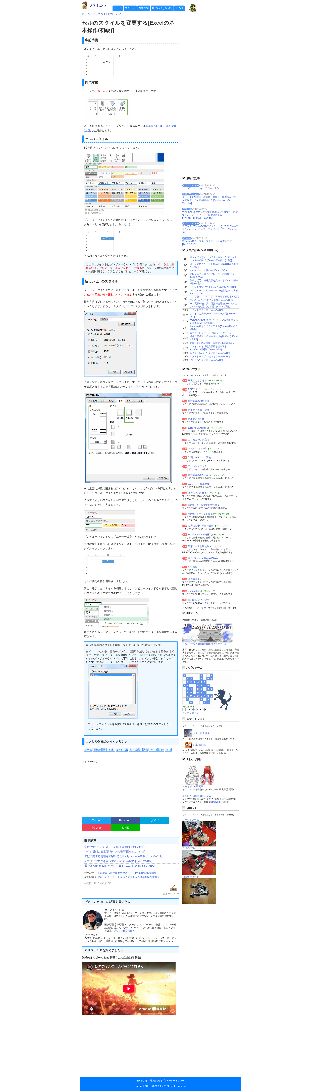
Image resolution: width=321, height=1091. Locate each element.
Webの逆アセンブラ (198, 599)
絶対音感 (192, 567)
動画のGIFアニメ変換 (199, 457)
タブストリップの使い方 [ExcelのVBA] (210, 356)
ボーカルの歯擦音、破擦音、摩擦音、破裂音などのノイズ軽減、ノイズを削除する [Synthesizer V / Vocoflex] (210, 200)
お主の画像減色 (201, 733)
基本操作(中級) (154, 125)
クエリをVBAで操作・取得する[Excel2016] (212, 343)
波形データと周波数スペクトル (204, 546)
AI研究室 (143, 8)
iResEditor (193, 591)
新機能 (97, 749)
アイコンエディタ (197, 466)
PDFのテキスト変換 (198, 410)
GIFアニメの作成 (197, 448)
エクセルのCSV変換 (198, 439)
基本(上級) (135, 749)
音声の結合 (194, 525)
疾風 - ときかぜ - (197, 380)
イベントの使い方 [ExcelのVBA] (206, 310)
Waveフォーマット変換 (200, 513)
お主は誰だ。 (200, 744)
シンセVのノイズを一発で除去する (200, 188)
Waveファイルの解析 (199, 534)
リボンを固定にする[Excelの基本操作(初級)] (213, 287)
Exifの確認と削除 (197, 427)
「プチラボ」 (201, 607)
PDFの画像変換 (196, 419)
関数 (145, 749)
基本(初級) (109, 749)
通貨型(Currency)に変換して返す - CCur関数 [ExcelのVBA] (119, 865)
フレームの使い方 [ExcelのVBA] (206, 360)
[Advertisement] (130, 787)
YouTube (215, 801)
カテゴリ (98, 14)
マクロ (153, 749)
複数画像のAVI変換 (198, 475)
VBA (161, 749)
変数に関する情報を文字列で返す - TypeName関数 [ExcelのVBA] (123, 856)
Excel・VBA (113, 14)
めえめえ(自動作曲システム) (197, 795)
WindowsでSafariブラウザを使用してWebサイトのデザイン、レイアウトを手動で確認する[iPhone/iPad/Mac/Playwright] (210, 214)
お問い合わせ (153, 1080)
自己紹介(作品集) (162, 8)
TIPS (168, 749)
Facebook (125, 820)
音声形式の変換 (196, 493)
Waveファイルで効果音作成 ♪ (203, 504)
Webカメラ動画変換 (198, 484)
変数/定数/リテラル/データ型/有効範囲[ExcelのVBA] (115, 846)
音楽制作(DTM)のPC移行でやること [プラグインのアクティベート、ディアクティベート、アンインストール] (210, 229)
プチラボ (130, 8)
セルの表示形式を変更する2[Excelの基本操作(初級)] (126, 873)
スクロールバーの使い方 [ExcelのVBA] (210, 353)
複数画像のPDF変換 (198, 401)
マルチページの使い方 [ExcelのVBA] (209, 270)
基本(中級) (122, 749)
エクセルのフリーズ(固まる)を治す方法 (210, 332)
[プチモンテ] (97, 8)
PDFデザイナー (196, 389)
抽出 (204, 525)
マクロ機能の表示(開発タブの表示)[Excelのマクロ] (114, 851)
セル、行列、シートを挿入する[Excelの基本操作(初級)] (128, 876)
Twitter (96, 820)
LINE (125, 827)
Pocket (96, 827)
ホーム (118, 8)
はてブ (154, 820)
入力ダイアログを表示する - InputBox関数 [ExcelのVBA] (117, 861)
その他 (179, 8)
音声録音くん (195, 579)
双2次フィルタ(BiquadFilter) (203, 558)
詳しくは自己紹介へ (124, 930)
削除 (210, 525)
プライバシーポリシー (173, 1080)
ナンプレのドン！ (191, 713)
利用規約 (141, 1080)
